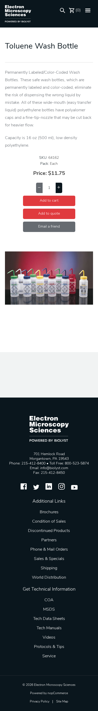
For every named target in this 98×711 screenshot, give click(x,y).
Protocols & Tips (49, 647)
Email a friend (49, 227)
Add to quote (49, 214)
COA (49, 600)
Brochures (49, 512)
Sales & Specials (49, 559)
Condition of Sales (49, 521)
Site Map (62, 701)
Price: (40, 173)
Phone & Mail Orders (49, 550)
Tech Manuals (49, 628)
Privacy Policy (39, 701)
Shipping (49, 568)
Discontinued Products (49, 531)
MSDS (49, 609)
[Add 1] (59, 188)
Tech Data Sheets (49, 619)
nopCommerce (58, 693)
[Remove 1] (39, 188)
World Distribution (49, 578)
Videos (49, 637)
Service (49, 656)
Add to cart (49, 201)
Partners (49, 540)
